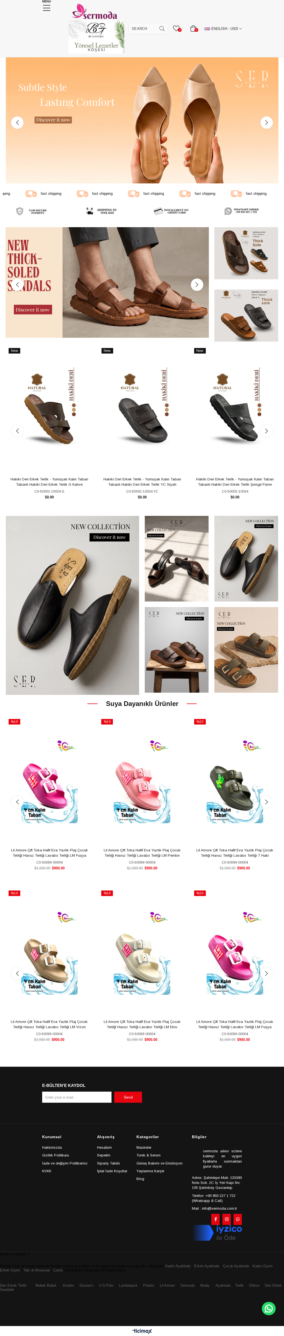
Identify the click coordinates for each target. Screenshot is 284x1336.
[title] (142, 120)
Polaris (148, 1285)
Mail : (196, 1208)
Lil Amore (167, 1285)
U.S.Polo (106, 1285)
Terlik (239, 1285)
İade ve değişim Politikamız (65, 1163)
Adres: (198, 1178)
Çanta (58, 1270)
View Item (55, 465)
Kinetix (68, 1285)
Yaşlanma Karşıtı (150, 1171)
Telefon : (199, 1196)
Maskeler (143, 1147)
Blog (140, 1179)
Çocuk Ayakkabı (236, 1266)
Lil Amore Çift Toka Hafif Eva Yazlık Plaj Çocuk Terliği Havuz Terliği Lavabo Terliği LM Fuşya (142, 1024)
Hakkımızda (52, 1147)
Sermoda (187, 1285)
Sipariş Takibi (108, 1163)
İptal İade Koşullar (112, 1171)
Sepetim (103, 1155)
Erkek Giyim (10, 1270)
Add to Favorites (43, 465)
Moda (204, 1285)
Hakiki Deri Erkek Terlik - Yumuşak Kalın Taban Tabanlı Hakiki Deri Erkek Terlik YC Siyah (142, 482)
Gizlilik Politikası (55, 1155)
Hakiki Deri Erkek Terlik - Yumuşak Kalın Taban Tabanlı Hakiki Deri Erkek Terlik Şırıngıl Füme (235, 482)
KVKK (46, 1171)
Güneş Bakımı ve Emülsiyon (159, 1163)
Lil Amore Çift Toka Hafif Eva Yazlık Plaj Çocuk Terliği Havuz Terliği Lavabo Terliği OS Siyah (235, 853)
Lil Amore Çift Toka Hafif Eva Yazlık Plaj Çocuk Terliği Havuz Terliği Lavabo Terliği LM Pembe (49, 853)
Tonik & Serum (148, 1155)
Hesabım (104, 1147)
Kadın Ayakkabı (178, 1266)
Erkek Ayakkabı (207, 1266)
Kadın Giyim (263, 1266)
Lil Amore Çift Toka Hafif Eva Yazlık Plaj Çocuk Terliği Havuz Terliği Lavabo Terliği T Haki (142, 853)
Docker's (86, 1285)
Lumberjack (128, 1285)
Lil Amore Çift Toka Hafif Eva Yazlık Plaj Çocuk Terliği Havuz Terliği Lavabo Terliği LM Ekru (49, 1024)
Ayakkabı (223, 1285)
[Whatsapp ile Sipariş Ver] (269, 1308)
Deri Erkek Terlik (13, 1285)
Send (128, 1097)
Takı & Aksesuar (36, 1270)
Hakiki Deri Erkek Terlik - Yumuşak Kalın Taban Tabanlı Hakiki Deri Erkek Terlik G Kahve (49, 482)
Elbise (254, 1285)
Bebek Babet (46, 1285)
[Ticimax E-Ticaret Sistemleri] (142, 1332)
